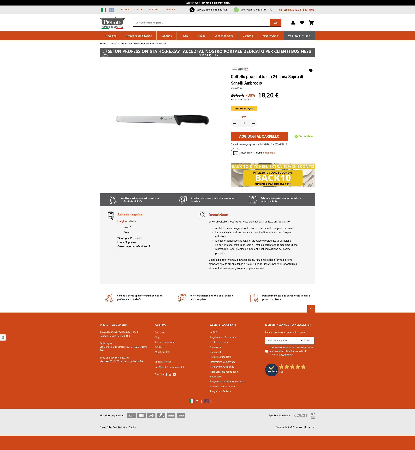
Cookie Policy (120, 427)
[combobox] (207, 23)
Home (103, 43)
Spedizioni (215, 347)
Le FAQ (213, 332)
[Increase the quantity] (254, 123)
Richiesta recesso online (222, 386)
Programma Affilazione (222, 366)
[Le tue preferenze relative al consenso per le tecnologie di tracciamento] (3, 337)
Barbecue (248, 35)
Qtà (244, 117)
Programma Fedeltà (220, 391)
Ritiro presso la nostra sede (224, 371)
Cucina (201, 35)
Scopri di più (269, 152)
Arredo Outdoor (271, 35)
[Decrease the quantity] (235, 123)
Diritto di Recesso (219, 342)
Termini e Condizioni (220, 357)
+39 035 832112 (163, 362)
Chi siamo (160, 332)
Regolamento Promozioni (223, 337)
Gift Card (159, 347)
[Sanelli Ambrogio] (241, 69)
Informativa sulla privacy (222, 362)
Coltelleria (166, 35)
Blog (157, 337)
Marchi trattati (162, 352)
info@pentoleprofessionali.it (169, 367)
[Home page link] (112, 23)
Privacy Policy (106, 427)
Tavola (184, 35)
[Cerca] (275, 22)
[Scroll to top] (311, 309)
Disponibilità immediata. (216, 2)
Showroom (215, 376)
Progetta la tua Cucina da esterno (227, 381)
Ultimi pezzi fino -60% (299, 35)
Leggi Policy (285, 354)
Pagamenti (215, 352)
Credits (132, 427)
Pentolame (110, 35)
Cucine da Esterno (224, 35)
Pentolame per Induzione (139, 35)
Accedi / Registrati (164, 342)
